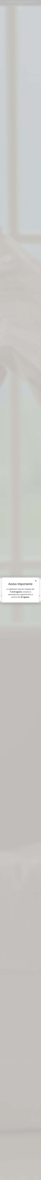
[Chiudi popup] (35, 581)
